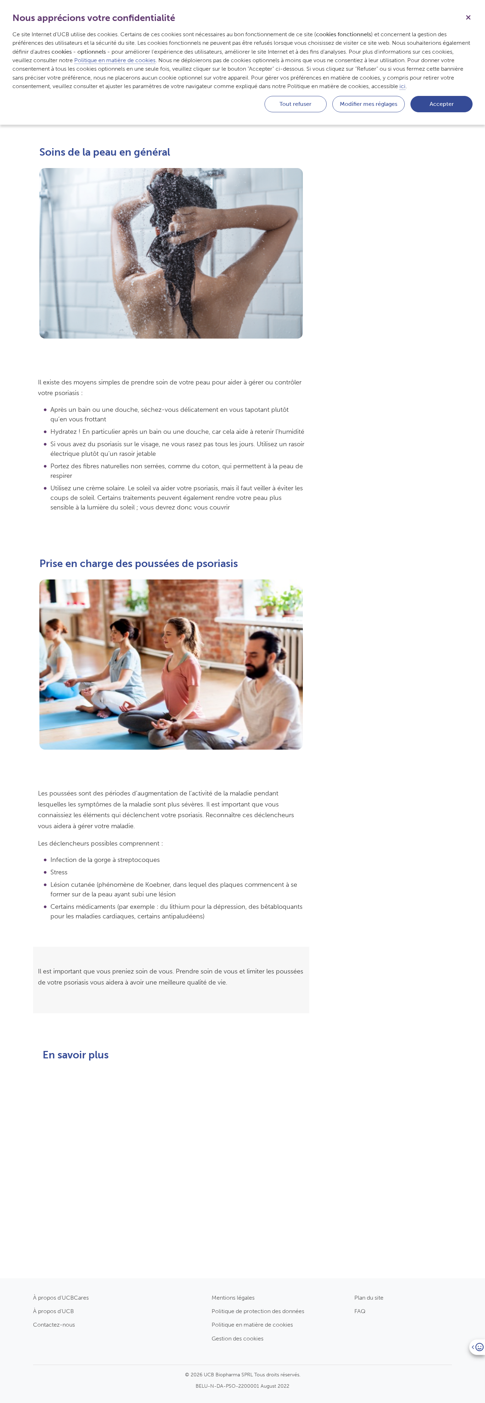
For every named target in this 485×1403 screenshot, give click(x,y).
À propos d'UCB (53, 1311)
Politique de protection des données (258, 1311)
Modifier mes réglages (368, 104)
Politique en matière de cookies (252, 1324)
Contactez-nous (54, 1324)
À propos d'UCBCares (61, 1297)
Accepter (442, 104)
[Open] (477, 1347)
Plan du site (368, 1297)
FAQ (359, 1311)
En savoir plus (71, 1274)
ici (402, 86)
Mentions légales (233, 1297)
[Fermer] (468, 16)
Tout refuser (295, 104)
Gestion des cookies (237, 1338)
